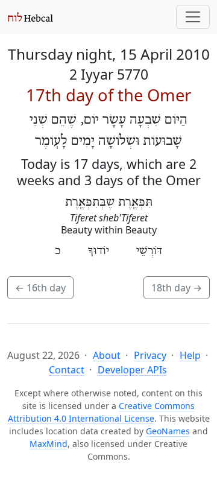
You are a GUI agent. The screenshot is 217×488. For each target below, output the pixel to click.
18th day (176, 287)
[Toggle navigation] (193, 17)
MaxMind (49, 443)
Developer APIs (132, 369)
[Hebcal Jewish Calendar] (30, 17)
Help (190, 355)
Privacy (150, 355)
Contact (66, 369)
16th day (40, 287)
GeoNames (168, 431)
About (107, 355)
